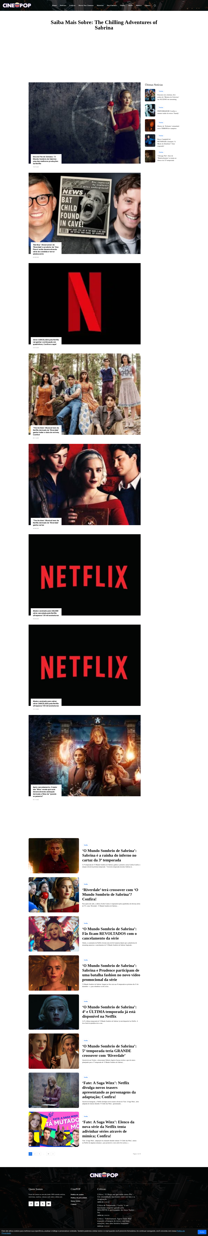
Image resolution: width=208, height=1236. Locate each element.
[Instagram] (36, 1203)
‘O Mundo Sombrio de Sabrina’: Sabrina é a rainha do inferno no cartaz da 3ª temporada (109, 855)
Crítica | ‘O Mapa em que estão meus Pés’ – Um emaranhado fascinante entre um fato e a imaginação (116, 1196)
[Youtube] (48, 1203)
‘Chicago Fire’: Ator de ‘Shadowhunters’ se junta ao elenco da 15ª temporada (166, 158)
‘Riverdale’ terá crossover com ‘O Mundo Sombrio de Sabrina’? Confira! (110, 894)
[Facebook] (31, 1203)
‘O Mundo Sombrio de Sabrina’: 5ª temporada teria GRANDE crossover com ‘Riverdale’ (109, 1051)
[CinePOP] (20, 5)
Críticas (100, 1202)
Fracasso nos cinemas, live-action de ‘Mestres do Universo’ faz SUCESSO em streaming (168, 97)
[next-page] (53, 1154)
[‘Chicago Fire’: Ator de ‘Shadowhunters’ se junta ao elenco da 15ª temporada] (150, 156)
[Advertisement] (104, 50)
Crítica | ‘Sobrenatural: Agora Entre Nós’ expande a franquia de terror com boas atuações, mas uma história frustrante (114, 1221)
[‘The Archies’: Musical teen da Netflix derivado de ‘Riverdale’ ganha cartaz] (85, 484)
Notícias (161, 91)
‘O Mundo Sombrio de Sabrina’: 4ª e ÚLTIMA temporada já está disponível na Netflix (109, 1012)
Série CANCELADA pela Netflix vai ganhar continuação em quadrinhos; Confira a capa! (46, 342)
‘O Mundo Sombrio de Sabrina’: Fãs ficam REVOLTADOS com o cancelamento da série (109, 933)
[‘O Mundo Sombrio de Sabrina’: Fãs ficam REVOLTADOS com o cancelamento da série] (54, 934)
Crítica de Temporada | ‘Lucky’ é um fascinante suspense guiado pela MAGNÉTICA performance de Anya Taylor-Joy (116, 1208)
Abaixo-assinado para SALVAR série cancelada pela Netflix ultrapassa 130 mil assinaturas (46, 613)
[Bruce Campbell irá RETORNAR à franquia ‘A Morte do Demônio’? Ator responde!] (150, 140)
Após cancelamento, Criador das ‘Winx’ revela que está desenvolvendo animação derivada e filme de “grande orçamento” (45, 791)
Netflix (86, 845)
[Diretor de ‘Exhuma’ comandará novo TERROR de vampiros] (150, 125)
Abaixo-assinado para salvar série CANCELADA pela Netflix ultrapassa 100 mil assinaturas (46, 703)
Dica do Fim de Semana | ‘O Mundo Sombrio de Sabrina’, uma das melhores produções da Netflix (45, 160)
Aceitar (202, 1232)
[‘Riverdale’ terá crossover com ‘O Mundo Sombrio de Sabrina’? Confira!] (54, 894)
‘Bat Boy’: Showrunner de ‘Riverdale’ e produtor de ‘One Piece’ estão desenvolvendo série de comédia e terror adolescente (45, 249)
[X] (42, 1203)
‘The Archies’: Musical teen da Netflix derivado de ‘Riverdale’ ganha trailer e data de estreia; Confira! (46, 431)
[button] (155, 5)
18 (48, 1154)
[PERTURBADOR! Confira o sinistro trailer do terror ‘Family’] (150, 110)
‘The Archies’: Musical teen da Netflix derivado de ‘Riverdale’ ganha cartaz (46, 522)
